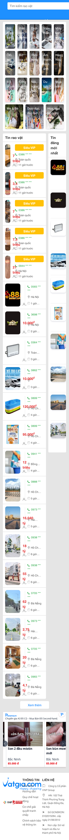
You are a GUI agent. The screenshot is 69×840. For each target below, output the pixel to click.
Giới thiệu (28, 785)
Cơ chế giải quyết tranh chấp (29, 811)
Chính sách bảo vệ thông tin (31, 822)
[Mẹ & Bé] (14, 116)
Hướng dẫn (29, 791)
